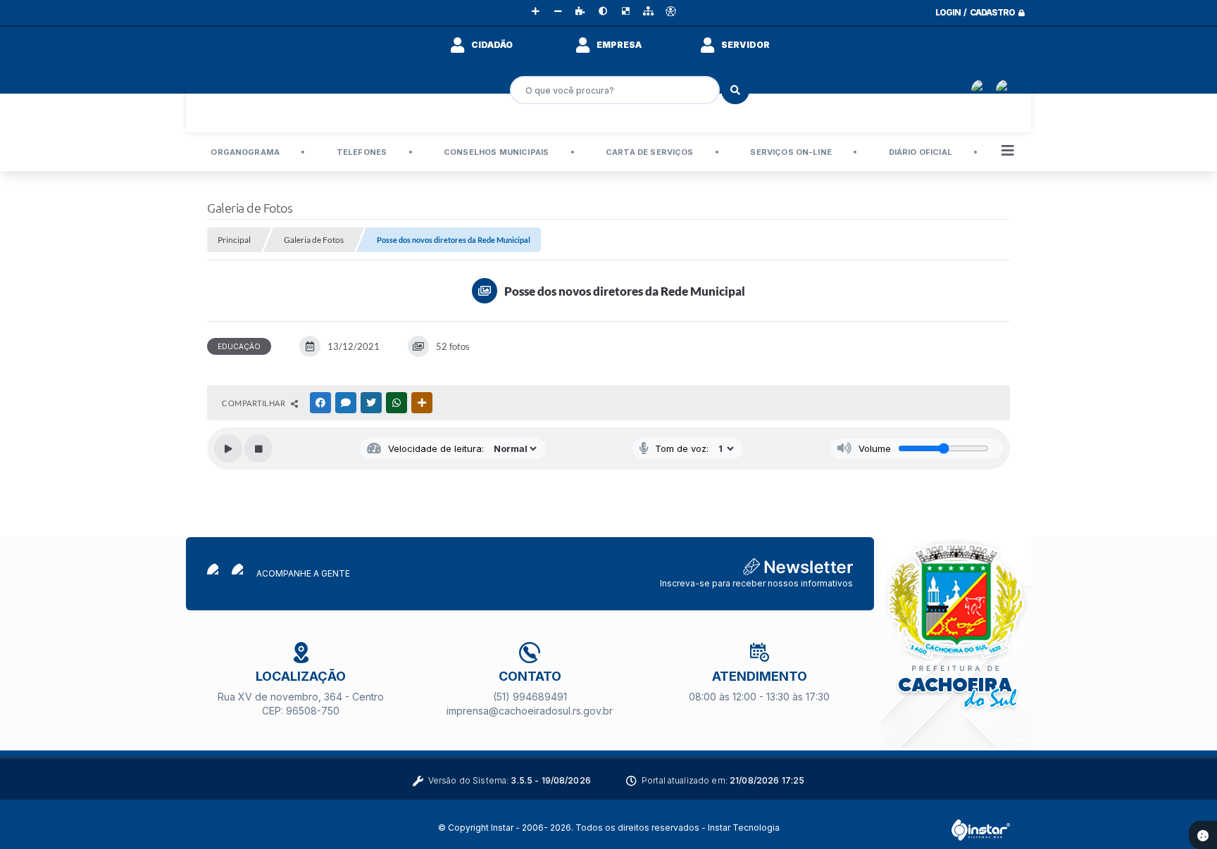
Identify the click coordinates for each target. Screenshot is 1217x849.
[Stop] (258, 448)
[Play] (228, 448)
